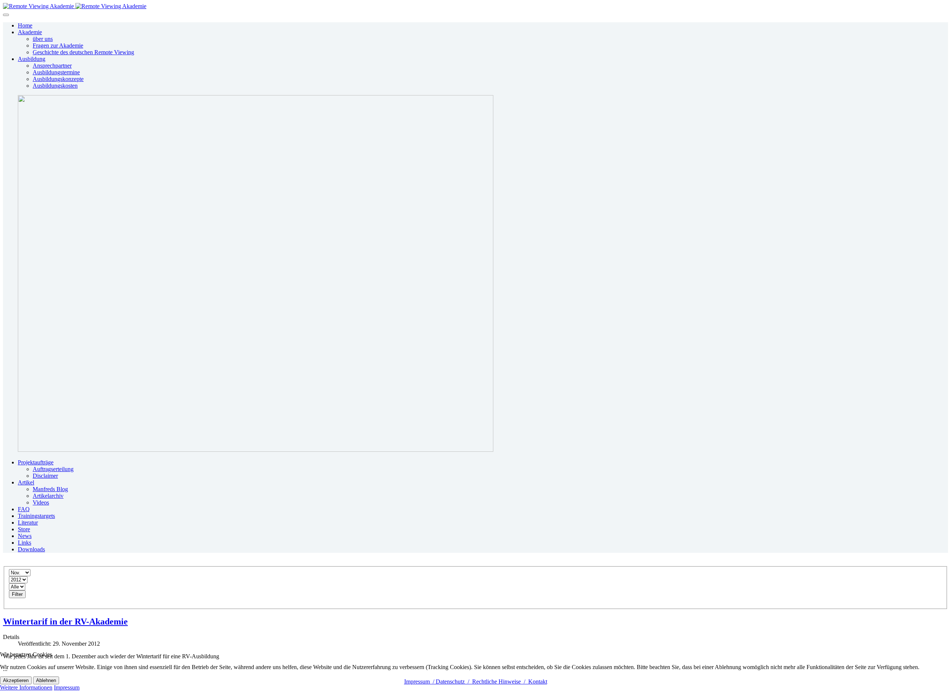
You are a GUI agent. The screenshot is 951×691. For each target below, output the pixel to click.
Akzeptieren (16, 680)
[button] (30, 32)
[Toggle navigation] (6, 15)
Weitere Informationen (26, 687)
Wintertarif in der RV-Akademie (65, 621)
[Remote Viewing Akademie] (74, 6)
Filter (17, 594)
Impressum (66, 687)
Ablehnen (46, 680)
